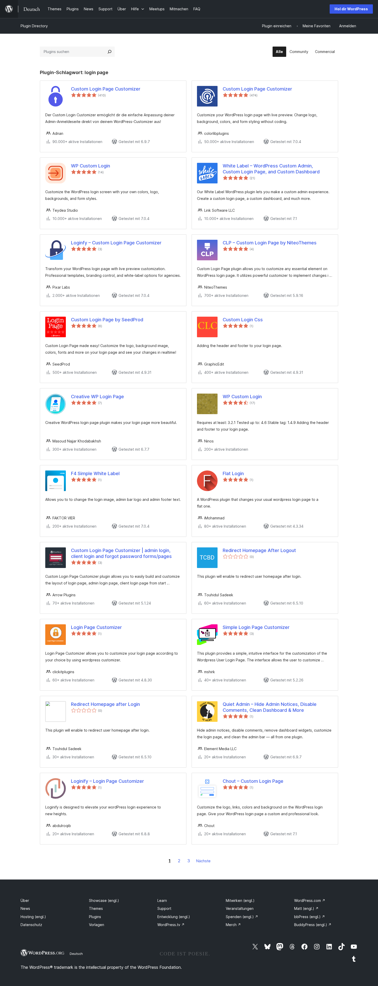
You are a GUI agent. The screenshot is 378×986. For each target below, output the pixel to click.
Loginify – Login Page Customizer (107, 781)
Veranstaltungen (240, 908)
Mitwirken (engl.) (240, 900)
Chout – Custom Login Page (253, 781)
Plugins (95, 916)
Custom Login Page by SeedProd (107, 319)
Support (164, 908)
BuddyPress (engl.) (312, 924)
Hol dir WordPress (351, 9)
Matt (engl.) (306, 908)
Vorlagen (96, 924)
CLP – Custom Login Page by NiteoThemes (270, 242)
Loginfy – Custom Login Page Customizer (116, 242)
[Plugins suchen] (109, 52)
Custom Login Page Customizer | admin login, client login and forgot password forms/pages (121, 553)
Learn (162, 900)
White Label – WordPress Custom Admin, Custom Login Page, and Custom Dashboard (271, 168)
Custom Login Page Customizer (105, 89)
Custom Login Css (243, 319)
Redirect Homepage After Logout (259, 550)
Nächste (203, 861)
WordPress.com (309, 900)
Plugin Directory (34, 26)
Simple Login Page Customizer (256, 627)
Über (25, 900)
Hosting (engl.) (33, 916)
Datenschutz (31, 924)
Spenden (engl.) (242, 916)
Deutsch (76, 954)
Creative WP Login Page (97, 396)
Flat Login (233, 473)
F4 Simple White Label (95, 473)
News (25, 908)
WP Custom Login (90, 165)
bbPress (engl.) (309, 916)
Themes (96, 908)
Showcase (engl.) (104, 900)
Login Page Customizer (96, 627)
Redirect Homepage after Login (105, 704)
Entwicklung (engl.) (173, 916)
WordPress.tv (171, 924)
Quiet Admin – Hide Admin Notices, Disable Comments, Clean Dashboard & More (270, 707)
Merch (233, 924)
